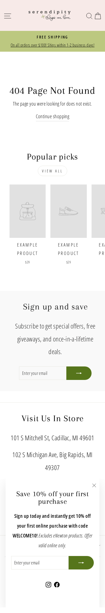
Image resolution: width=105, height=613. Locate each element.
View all (52, 171)
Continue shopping (52, 116)
